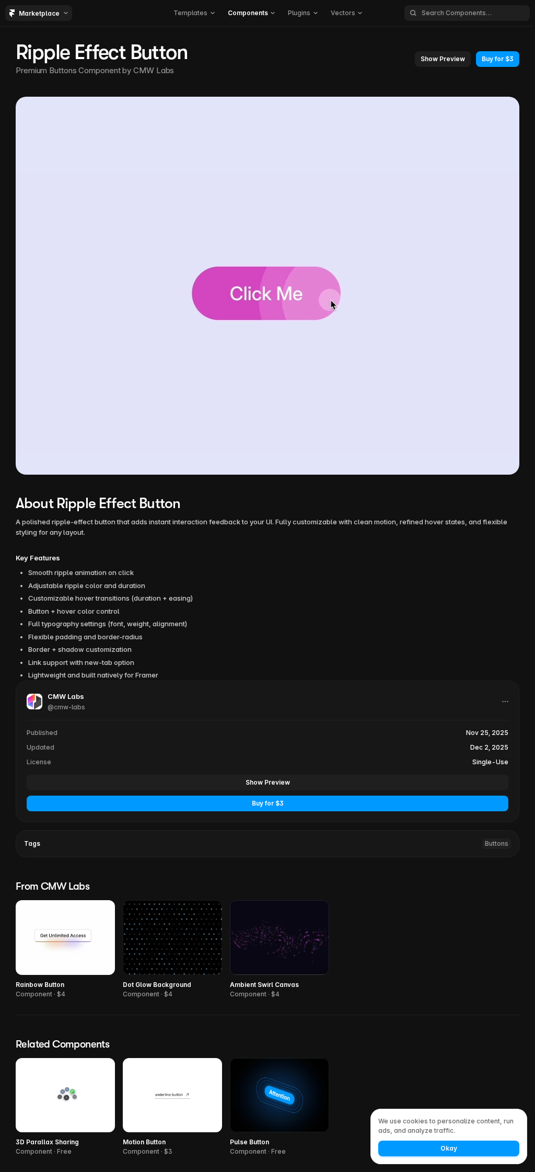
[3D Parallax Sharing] (65, 1107)
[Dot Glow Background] (172, 949)
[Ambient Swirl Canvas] (279, 949)
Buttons (496, 843)
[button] (194, 13)
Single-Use (490, 762)
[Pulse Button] (279, 1107)
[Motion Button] (172, 1107)
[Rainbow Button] (65, 949)
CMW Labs (153, 70)
